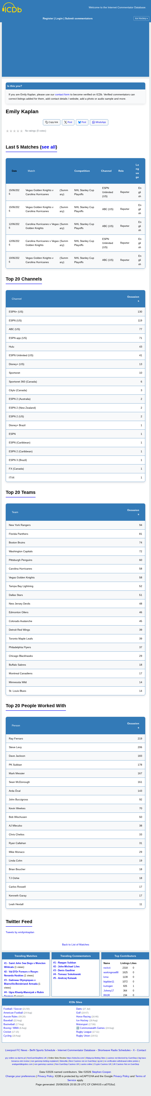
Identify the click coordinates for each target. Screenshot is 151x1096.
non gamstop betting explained (44, 1061)
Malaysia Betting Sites (96, 1058)
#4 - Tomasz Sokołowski (67, 974)
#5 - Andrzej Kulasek (65, 978)
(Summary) (64, 192)
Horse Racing (83, 1016)
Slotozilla (63, 1061)
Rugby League (84, 1031)
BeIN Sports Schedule (42, 1050)
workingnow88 (110, 972)
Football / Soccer (12, 1008)
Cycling (7, 1035)
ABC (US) (107, 209)
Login (59, 18)
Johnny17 (108, 990)
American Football (13, 1012)
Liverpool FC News (16, 1050)
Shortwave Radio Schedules (114, 1050)
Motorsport (82, 1024)
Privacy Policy (45, 1076)
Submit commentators (79, 18)
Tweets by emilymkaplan (20, 932)
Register (48, 18)
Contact (141, 1050)
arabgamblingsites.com (22, 1064)
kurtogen (108, 986)
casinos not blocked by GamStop (122, 1058)
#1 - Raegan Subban (64, 962)
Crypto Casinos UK (102, 1064)
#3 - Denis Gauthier (64, 970)
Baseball (8, 1020)
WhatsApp (101, 122)
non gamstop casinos (43, 1064)
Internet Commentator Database (76, 1050)
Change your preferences (20, 1076)
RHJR (106, 995)
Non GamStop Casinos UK (67, 1064)
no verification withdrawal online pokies (121, 1061)
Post (70, 122)
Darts (79, 1008)
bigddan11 (108, 981)
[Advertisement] (75, 49)
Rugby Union (83, 1035)
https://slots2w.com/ (75, 1058)
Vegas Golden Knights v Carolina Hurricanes (39, 192)
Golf (78, 1012)
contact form (62, 94)
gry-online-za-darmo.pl (15, 1058)
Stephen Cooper (101, 1071)
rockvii (106, 968)
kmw (105, 977)
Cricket (7, 1031)
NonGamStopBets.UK (37, 1058)
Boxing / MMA (11, 1028)
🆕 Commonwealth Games (90, 1028)
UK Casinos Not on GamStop (126, 1064)
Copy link (53, 122)
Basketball (9, 1024)
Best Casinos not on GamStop (82, 1061)
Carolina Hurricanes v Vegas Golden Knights (42, 226)
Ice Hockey (141, 18)
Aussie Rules (10, 1016)
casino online (86, 1064)
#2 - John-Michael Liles (66, 966)
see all (48, 147)
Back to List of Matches (75, 944)
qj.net (100, 1061)
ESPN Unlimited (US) (107, 192)
